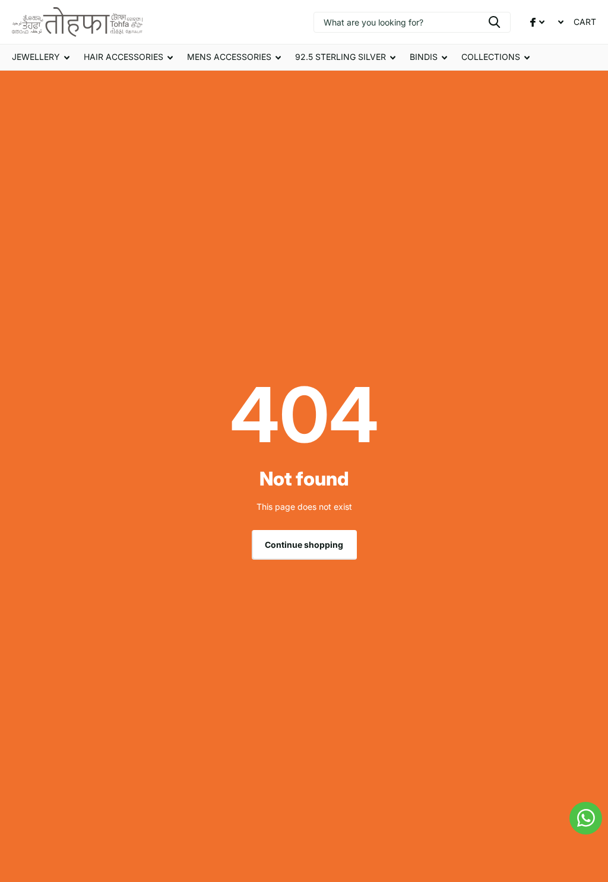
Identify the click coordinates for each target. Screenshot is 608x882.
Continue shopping (304, 545)
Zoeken (494, 22)
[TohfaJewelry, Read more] (537, 22)
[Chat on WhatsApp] (585, 818)
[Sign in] (559, 22)
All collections (40, 58)
